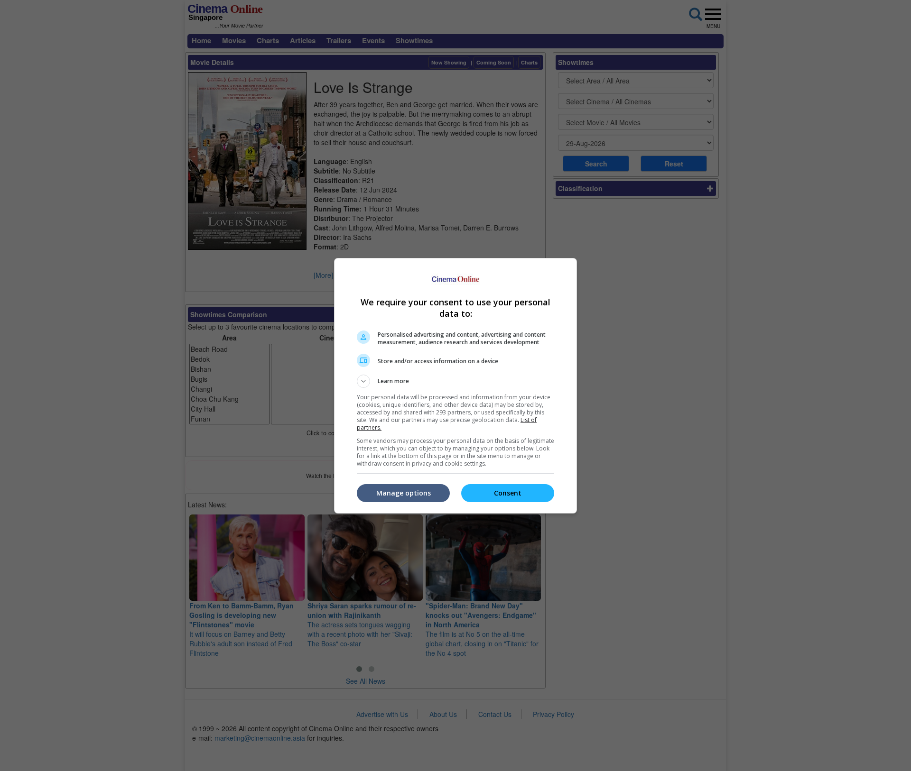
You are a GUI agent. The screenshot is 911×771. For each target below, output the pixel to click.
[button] (455, 381)
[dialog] (455, 386)
